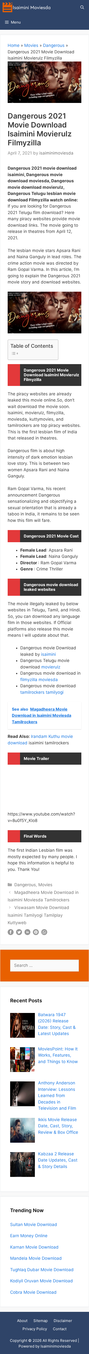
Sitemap (40, 1320)
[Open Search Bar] (82, 7)
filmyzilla (28, 679)
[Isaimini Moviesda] (27, 7)
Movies (31, 45)
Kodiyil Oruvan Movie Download (41, 1280)
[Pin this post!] (36, 933)
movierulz (50, 666)
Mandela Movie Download (36, 1258)
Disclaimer (63, 1320)
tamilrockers (32, 692)
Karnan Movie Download (34, 1247)
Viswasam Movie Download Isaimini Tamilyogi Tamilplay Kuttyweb (38, 915)
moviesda (48, 679)
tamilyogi (55, 692)
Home (14, 45)
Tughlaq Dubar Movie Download (42, 1269)
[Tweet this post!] (19, 933)
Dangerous (54, 45)
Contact (60, 1328)
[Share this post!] (11, 933)
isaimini (48, 654)
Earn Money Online (28, 1235)
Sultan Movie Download (33, 1224)
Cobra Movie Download (33, 1292)
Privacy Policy (34, 1328)
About (22, 1320)
